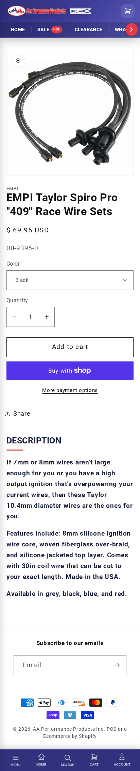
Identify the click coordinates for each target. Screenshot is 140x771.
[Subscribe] (116, 665)
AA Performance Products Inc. (69, 729)
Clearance (89, 29)
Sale (48, 29)
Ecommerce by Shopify (70, 736)
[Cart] (128, 11)
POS (112, 729)
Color (13, 264)
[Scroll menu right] (131, 29)
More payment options (70, 390)
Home (18, 29)
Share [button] (22, 413)
